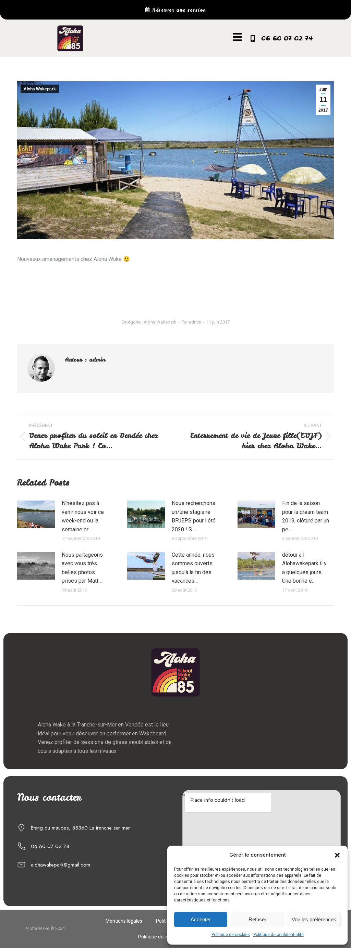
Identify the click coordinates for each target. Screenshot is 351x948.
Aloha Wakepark (40, 89)
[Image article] (36, 514)
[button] (337, 855)
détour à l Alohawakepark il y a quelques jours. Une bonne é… (304, 568)
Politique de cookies (230, 934)
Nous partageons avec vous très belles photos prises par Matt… (82, 568)
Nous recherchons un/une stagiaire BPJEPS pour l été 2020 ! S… (194, 516)
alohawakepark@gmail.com (60, 865)
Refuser (257, 919)
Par (191, 322)
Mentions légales (124, 921)
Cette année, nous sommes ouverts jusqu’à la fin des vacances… (193, 568)
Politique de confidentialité (278, 934)
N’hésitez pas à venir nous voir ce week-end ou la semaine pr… (83, 516)
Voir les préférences (314, 919)
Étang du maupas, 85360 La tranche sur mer (80, 828)
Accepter (201, 919)
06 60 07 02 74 (287, 38)
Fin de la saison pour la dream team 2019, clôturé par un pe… (305, 516)
